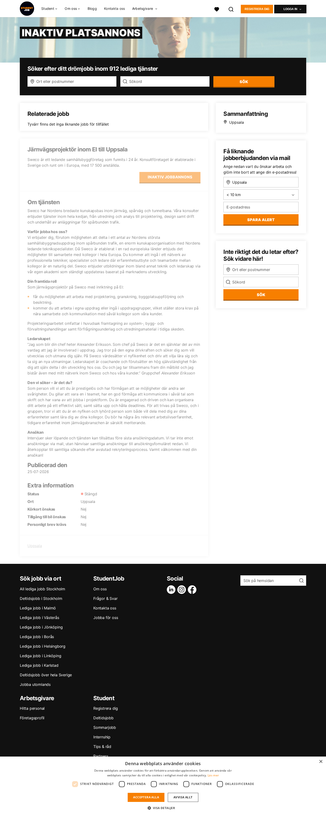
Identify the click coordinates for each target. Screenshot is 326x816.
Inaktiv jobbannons (170, 177)
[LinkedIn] (172, 589)
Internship (101, 737)
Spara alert (261, 219)
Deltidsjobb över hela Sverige (46, 674)
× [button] (320, 761)
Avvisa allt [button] (183, 797)
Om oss (100, 589)
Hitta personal (32, 708)
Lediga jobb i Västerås (39, 617)
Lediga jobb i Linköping (40, 655)
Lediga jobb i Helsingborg (42, 646)
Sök (261, 294)
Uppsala (34, 545)
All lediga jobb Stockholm (42, 589)
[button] (163, 807)
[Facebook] (193, 589)
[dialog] (163, 786)
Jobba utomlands (35, 684)
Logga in (290, 9)
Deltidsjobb (103, 717)
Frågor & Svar (105, 598)
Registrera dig (257, 9)
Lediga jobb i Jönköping (41, 627)
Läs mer (213, 775)
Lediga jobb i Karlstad (39, 665)
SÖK (244, 81)
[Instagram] (182, 589)
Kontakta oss (114, 8)
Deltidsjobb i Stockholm (41, 598)
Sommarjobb (104, 727)
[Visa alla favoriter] (216, 9)
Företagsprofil (32, 717)
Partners (100, 756)
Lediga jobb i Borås (37, 636)
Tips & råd (102, 746)
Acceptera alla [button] (146, 797)
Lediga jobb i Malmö (38, 608)
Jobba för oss (105, 617)
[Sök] (231, 9)
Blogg (92, 8)
